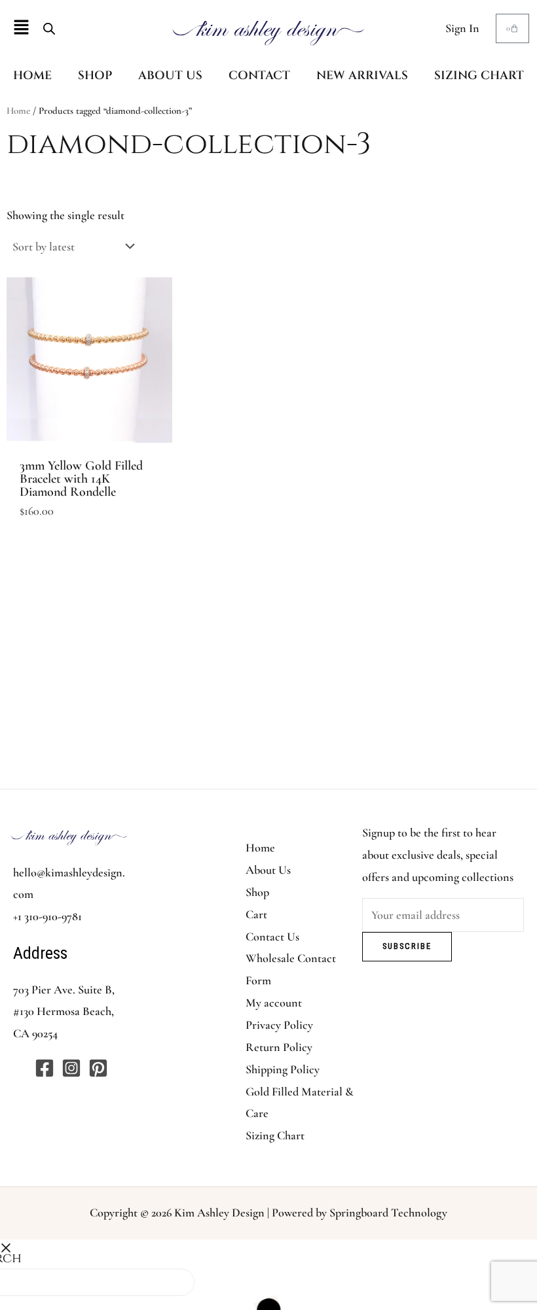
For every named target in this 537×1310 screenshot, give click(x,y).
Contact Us (272, 936)
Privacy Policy (279, 1025)
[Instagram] (71, 1068)
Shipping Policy (283, 1069)
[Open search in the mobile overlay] (49, 28)
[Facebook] (44, 1068)
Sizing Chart (275, 1135)
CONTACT (259, 75)
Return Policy (279, 1047)
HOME (32, 75)
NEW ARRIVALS (362, 75)
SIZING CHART (479, 75)
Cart (256, 914)
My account (274, 1002)
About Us (268, 870)
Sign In (462, 28)
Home (18, 110)
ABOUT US (170, 75)
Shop (257, 892)
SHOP (95, 75)
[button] (21, 28)
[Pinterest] (98, 1068)
